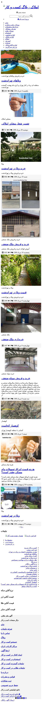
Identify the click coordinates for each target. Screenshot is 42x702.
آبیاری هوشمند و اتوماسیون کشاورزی (23, 572)
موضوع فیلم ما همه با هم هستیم (25, 578)
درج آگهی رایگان (31, 564)
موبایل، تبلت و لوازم (12, 25)
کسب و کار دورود (30, 548)
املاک (7, 39)
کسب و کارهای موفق (29, 586)
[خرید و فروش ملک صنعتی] (21, 208)
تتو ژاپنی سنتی (32, 550)
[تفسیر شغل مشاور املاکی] (21, 105)
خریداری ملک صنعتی (12, 339)
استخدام (8, 33)
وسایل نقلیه (9, 31)
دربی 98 (34, 562)
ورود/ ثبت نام (24, 19)
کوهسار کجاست (10, 425)
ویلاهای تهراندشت (11, 80)
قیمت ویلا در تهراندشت (13, 292)
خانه (6, 23)
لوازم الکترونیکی (11, 45)
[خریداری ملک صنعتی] (21, 318)
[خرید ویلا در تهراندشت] (21, 147)
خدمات (7, 43)
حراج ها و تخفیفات (11, 27)
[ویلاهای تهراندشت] (21, 62)
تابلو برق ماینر (32, 580)
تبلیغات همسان (31, 574)
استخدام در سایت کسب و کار (26, 576)
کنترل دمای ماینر (31, 556)
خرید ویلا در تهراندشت (13, 168)
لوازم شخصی (10, 35)
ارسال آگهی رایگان (7, 700)
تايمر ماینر (33, 570)
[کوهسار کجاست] (21, 410)
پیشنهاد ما (8, 540)
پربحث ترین (9, 542)
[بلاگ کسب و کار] (21, 7)
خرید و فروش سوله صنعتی (15, 378)
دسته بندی (22, 12)
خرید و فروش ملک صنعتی (15, 244)
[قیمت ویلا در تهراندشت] (21, 270)
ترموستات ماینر (31, 568)
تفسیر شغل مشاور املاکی (15, 123)
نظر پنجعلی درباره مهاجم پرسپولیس (24, 560)
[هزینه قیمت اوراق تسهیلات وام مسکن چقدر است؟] (21, 449)
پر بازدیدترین (9, 544)
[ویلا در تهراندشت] (21, 498)
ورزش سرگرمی (11, 47)
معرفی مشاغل (10, 29)
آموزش (7, 41)
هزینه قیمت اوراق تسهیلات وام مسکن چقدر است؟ (19, 584)
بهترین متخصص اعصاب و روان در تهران (23, 552)
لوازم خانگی (9, 37)
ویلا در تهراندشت (10, 515)
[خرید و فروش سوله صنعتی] (21, 360)
